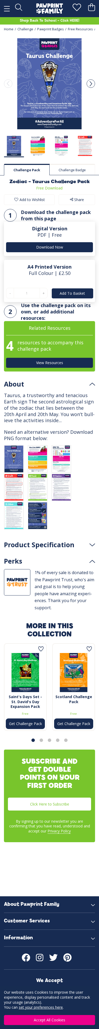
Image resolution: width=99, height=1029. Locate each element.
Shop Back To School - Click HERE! (49, 20)
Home (8, 29)
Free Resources (80, 29)
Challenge (25, 29)
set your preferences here (41, 1007)
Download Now (49, 247)
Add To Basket (72, 293)
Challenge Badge (72, 170)
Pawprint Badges (50, 29)
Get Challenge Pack (25, 723)
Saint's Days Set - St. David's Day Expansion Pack (25, 701)
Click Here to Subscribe (49, 804)
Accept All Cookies (49, 1019)
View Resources (49, 362)
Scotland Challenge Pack (73, 699)
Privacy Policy (59, 830)
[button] (91, 83)
